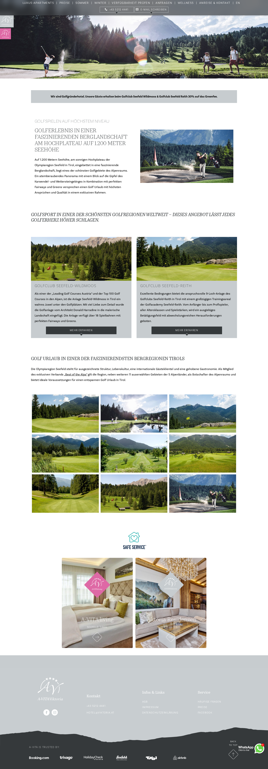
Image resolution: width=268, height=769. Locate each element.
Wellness (186, 3)
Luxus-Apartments (38, 3)
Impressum (150, 707)
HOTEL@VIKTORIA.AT (100, 712)
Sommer (82, 3)
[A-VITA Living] (7, 33)
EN (238, 3)
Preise (64, 3)
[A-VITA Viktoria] (7, 20)
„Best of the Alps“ (75, 374)
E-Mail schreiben (154, 9)
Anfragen (164, 3)
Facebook (205, 712)
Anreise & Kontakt (214, 3)
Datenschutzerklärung (160, 712)
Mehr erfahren (186, 330)
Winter (100, 3)
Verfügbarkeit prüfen (131, 3)
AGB (145, 701)
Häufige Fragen (209, 701)
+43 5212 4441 (119, 9)
